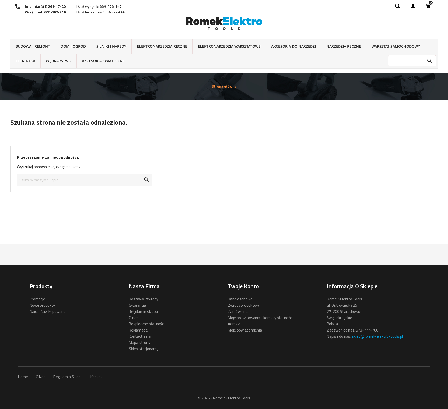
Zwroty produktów (243, 305)
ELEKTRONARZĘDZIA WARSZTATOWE (229, 46)
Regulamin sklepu (143, 311)
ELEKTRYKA (25, 60)
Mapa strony (139, 342)
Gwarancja (137, 305)
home (23, 377)
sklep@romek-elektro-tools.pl (377, 336)
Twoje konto (243, 286)
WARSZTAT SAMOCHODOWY (396, 46)
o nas (41, 377)
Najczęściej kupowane (48, 311)
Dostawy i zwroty (143, 299)
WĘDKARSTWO (58, 60)
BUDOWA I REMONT (33, 46)
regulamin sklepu (68, 377)
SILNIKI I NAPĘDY (111, 46)
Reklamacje (138, 330)
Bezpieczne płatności (146, 324)
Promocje (37, 299)
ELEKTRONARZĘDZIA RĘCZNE (162, 46)
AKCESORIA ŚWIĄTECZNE (103, 60)
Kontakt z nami (142, 336)
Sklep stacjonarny (143, 349)
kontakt (97, 377)
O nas (133, 318)
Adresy (234, 324)
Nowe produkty (42, 305)
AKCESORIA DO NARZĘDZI (293, 46)
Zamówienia (238, 311)
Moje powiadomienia (245, 330)
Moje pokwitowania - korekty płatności (260, 318)
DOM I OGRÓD (73, 46)
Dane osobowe (240, 299)
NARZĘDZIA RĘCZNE (343, 46)
